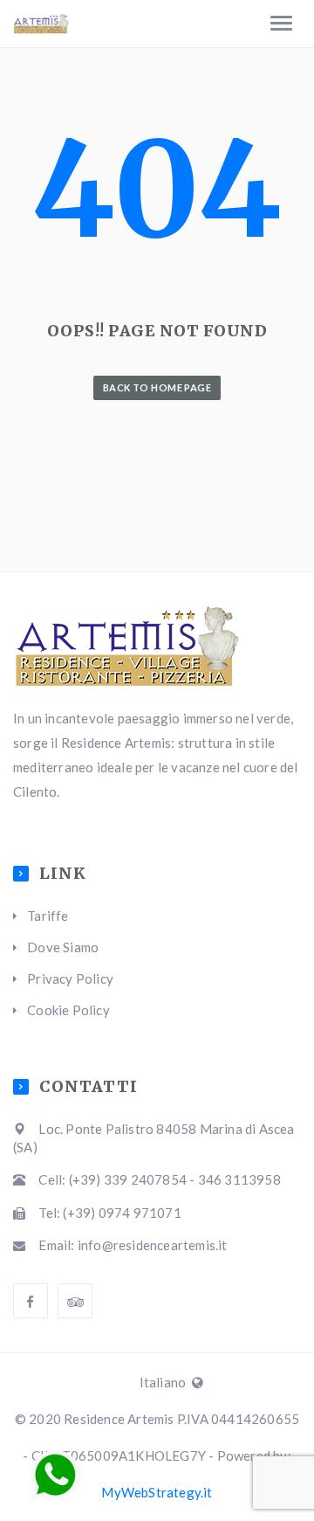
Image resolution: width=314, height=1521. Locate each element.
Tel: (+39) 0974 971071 (109, 1212)
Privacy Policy (70, 978)
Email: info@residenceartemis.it (132, 1245)
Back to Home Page (157, 387)
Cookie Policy (68, 1010)
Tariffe (47, 915)
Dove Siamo (63, 947)
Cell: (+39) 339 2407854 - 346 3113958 (159, 1179)
